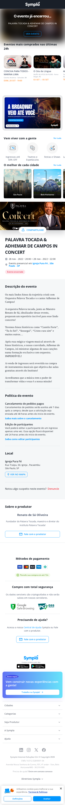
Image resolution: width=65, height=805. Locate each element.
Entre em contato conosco (40, 771)
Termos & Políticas (37, 792)
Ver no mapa (17, 474)
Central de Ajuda (32, 627)
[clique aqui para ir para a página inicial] (32, 4)
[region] (32, 795)
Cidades (8, 705)
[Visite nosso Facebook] (44, 750)
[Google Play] (38, 666)
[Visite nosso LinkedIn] (21, 750)
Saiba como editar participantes (22, 439)
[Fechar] (60, 788)
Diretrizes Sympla (30, 778)
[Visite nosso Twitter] (36, 750)
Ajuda (7, 738)
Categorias (10, 713)
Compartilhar (35, 229)
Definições (17, 798)
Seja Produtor (11, 722)
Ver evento (32, 33)
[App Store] (23, 666)
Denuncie (53, 488)
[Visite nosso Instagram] (29, 750)
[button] (9, 791)
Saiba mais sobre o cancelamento (23, 418)
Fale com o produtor (35, 534)
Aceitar (46, 798)
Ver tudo (57, 138)
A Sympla (9, 730)
